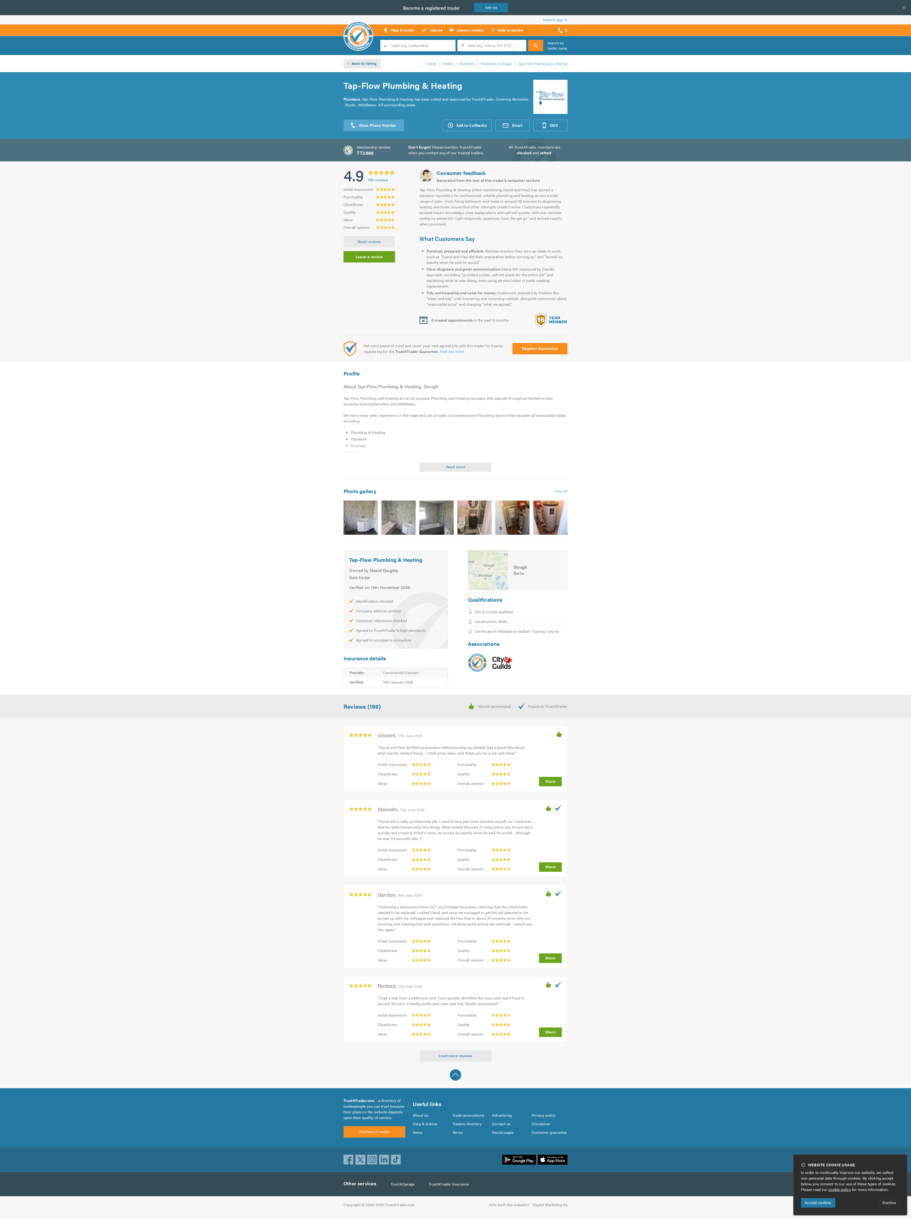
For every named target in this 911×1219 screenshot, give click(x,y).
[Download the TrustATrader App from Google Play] (519, 1160)
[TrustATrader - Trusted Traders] (358, 28)
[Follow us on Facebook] (348, 1160)
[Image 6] (550, 518)
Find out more (452, 351)
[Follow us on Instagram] (372, 1160)
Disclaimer (541, 1123)
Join (491, 7)
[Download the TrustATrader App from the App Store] (552, 1160)
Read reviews (369, 241)
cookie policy (839, 1189)
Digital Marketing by (550, 1204)
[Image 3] (436, 518)
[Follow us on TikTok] (396, 1160)
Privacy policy (544, 1115)
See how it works (374, 1131)
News (418, 1132)
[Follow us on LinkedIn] (384, 1160)
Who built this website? (509, 1204)
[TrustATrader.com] (477, 662)
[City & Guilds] (502, 662)
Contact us (501, 1123)
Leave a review (369, 256)
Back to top (455, 1075)
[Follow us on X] (360, 1160)
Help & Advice (425, 1123)
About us (420, 1115)
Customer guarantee (549, 1132)
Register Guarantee (540, 348)
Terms (457, 1132)
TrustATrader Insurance (449, 1184)
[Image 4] (474, 518)
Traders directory (467, 1123)
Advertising (502, 1115)
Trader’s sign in (555, 19)
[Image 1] (361, 518)
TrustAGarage (402, 1184)
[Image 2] (398, 518)
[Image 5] (512, 518)
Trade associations (468, 1115)
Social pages (503, 1132)
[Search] (535, 45)
